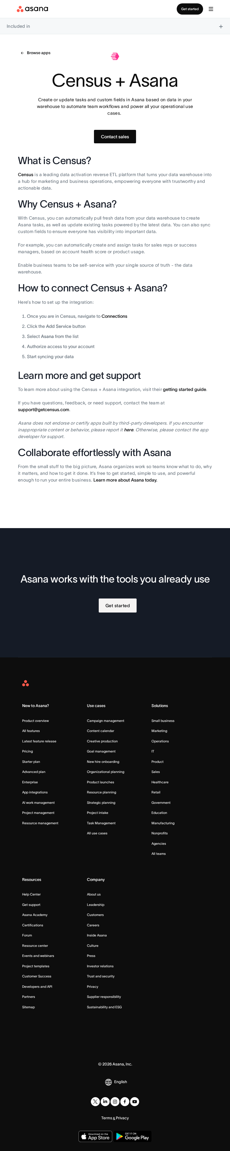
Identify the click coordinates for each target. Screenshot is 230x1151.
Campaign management (105, 720)
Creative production (102, 741)
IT (152, 751)
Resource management (40, 823)
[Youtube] (134, 1101)
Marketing (159, 731)
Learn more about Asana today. (125, 479)
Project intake (97, 812)
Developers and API (37, 986)
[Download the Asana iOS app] (95, 1136)
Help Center (31, 894)
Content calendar (100, 731)
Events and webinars (38, 955)
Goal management (101, 751)
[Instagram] (115, 1101)
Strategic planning (101, 802)
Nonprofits (159, 833)
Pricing (27, 751)
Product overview (35, 720)
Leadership (95, 904)
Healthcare (160, 782)
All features (31, 731)
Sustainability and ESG (104, 1007)
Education (159, 812)
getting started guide (184, 389)
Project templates (35, 966)
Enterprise (30, 782)
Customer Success (36, 976)
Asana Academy (34, 915)
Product (157, 761)
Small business (162, 720)
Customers (95, 915)
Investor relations (100, 966)
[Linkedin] (105, 1101)
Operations (160, 741)
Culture (92, 945)
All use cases (97, 833)
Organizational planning (105, 772)
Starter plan (31, 761)
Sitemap (28, 1007)
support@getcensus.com (43, 409)
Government (161, 802)
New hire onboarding (103, 761)
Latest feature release (39, 741)
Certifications (32, 925)
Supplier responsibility (104, 996)
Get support (31, 904)
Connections (114, 316)
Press (91, 955)
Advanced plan (33, 772)
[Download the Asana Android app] (132, 1136)
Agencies (158, 843)
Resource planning (101, 792)
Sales (155, 772)
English (120, 1081)
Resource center (35, 945)
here (128, 429)
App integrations (35, 792)
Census (25, 174)
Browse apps (38, 52)
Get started (190, 9)
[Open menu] (211, 9)
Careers (93, 925)
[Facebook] (124, 1101)
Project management (38, 812)
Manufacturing (162, 823)
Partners (28, 996)
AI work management (38, 802)
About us (94, 894)
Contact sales (115, 136)
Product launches (100, 782)
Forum (27, 935)
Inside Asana (97, 935)
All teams (158, 853)
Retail (155, 792)
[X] (95, 1101)
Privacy (92, 986)
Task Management (101, 823)
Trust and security (100, 976)
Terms (106, 1118)
